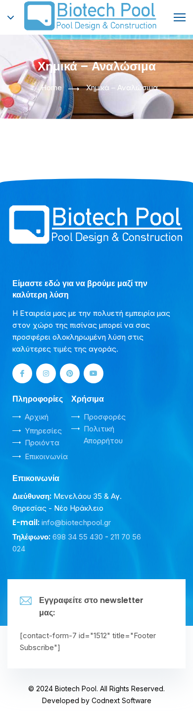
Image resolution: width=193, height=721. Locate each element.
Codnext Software (121, 700)
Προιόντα (42, 442)
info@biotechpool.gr (76, 522)
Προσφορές (105, 416)
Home (51, 87)
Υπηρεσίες (43, 430)
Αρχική (36, 416)
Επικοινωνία (46, 456)
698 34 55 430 (77, 536)
